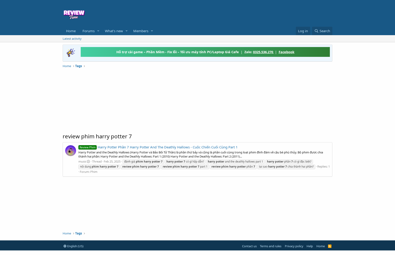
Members (140, 31)
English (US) (75, 246)
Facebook (286, 52)
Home (71, 31)
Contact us (249, 246)
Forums (89, 31)
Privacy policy (294, 246)
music (82, 161)
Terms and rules (270, 246)
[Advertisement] (234, 13)
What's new (114, 31)
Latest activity (72, 39)
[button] (98, 31)
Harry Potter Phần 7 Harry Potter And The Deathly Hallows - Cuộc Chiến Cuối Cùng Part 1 (159, 147)
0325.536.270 (263, 52)
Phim (93, 172)
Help (310, 246)
